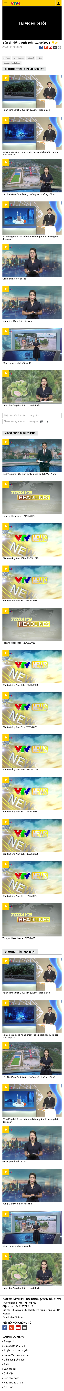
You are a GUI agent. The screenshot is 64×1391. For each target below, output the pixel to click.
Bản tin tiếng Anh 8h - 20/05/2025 (19, 727)
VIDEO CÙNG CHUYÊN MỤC (20, 433)
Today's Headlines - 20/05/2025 (18, 642)
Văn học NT (10, 1368)
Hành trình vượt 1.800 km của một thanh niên (26, 110)
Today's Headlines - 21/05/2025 (18, 516)
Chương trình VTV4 (14, 1345)
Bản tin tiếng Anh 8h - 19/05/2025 (19, 811)
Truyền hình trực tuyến (16, 1350)
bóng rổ (31, 58)
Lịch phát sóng (11, 1378)
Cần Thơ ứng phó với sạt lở (16, 363)
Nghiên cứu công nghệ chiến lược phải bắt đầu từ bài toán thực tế (30, 153)
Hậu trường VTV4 (13, 1382)
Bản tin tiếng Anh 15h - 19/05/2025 (20, 769)
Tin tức (7, 1364)
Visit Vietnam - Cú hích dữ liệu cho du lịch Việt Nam (29, 474)
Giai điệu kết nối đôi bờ (14, 278)
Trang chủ (9, 1341)
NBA (40, 58)
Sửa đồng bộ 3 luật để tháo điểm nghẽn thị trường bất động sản (30, 237)
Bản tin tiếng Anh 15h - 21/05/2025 (20, 558)
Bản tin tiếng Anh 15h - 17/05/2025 (20, 854)
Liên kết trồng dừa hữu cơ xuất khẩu (21, 405)
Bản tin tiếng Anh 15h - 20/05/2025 (20, 685)
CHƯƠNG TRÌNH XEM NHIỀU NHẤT (24, 69)
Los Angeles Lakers (12, 63)
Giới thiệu (9, 1387)
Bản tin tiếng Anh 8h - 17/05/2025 (19, 896)
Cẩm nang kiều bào (14, 1359)
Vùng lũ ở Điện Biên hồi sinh (17, 321)
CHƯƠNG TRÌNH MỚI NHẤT (20, 952)
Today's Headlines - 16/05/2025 (18, 938)
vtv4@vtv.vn (16, 1317)
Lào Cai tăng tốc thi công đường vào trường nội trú (28, 194)
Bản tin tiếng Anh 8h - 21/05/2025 (19, 600)
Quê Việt (8, 1373)
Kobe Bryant (19, 58)
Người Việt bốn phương (16, 1355)
